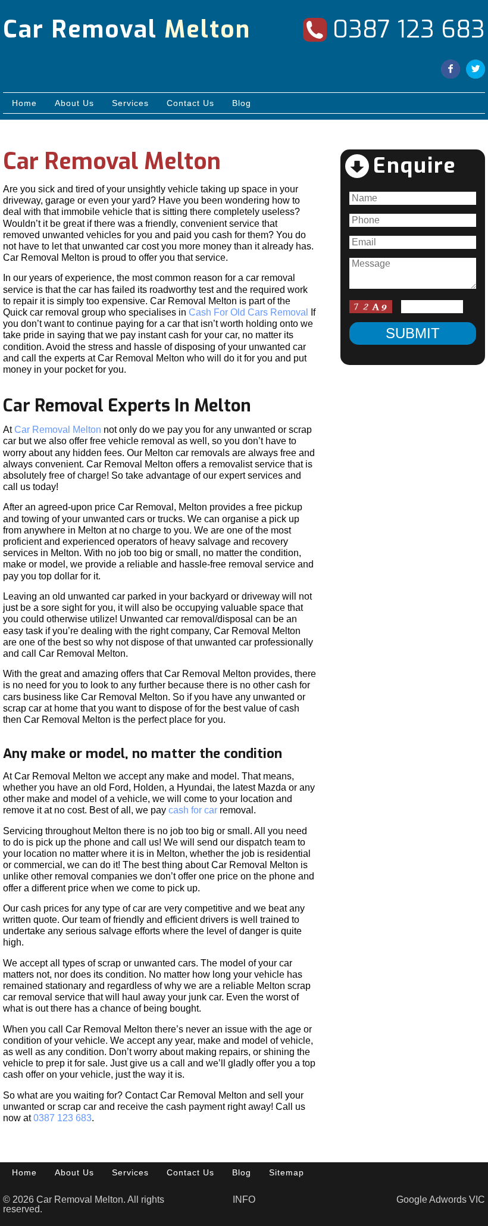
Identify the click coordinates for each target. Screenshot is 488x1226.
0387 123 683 (409, 30)
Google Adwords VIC (440, 1199)
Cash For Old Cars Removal (248, 312)
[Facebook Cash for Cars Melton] (450, 70)
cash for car (192, 810)
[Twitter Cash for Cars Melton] (475, 70)
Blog (241, 103)
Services (130, 103)
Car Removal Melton (57, 430)
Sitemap (286, 1172)
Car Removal (127, 30)
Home (24, 103)
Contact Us (190, 103)
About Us (74, 103)
